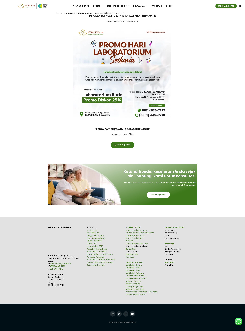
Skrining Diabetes (133, 281)
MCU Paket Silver (133, 267)
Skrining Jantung (133, 284)
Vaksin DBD (91, 243)
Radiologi (169, 243)
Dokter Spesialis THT (134, 238)
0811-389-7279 (56, 269)
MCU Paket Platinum (135, 273)
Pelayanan (139, 6)
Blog (169, 6)
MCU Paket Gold (133, 270)
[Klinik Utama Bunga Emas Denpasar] (33, 6)
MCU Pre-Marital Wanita (136, 278)
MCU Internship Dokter (135, 294)
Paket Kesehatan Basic (97, 249)
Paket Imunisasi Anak (96, 238)
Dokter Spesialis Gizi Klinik (137, 243)
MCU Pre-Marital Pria (135, 276)
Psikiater (129, 241)
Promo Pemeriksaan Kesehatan (78, 13)
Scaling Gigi (92, 230)
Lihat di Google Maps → (60, 263)
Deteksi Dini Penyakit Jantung (100, 262)
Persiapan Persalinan (96, 257)
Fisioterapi (130, 257)
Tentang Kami (81, 6)
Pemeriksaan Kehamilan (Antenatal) (142, 292)
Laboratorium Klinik (174, 227)
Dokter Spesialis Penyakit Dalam (140, 233)
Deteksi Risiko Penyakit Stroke (100, 254)
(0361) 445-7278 (57, 266)
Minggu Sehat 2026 (95, 235)
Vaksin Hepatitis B (94, 241)
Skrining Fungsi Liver (134, 286)
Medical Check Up (117, 6)
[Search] (240, 6)
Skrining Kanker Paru (96, 265)
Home (59, 13)
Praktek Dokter (133, 227)
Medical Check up (134, 262)
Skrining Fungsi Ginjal (135, 289)
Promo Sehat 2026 (95, 246)
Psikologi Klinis (132, 254)
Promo (97, 6)
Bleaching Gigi (93, 233)
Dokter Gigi (130, 249)
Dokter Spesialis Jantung (136, 230)
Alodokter (169, 262)
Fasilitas (157, 6)
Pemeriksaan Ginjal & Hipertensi (101, 259)
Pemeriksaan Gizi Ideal (97, 251)
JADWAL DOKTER (226, 6)
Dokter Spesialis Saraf (135, 235)
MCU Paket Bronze (134, 265)
